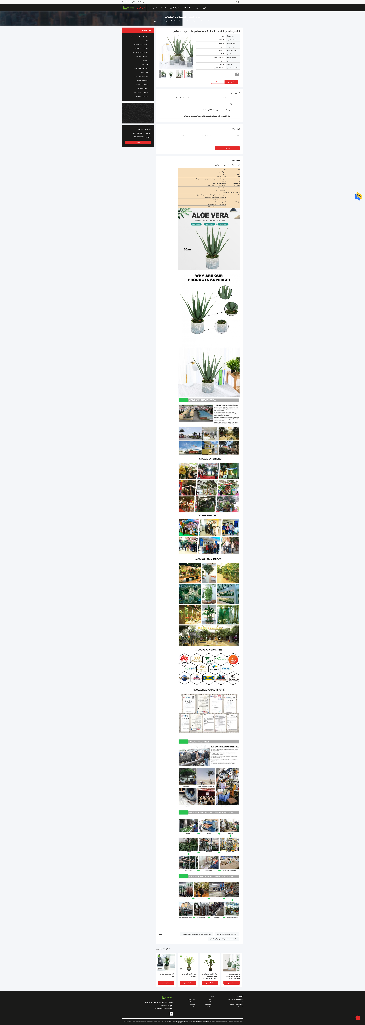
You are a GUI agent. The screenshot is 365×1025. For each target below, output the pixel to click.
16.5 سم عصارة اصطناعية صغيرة (167, 975)
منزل (209, 21)
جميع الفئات (240, 1006)
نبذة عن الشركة (191, 999)
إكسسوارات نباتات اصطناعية (140, 92)
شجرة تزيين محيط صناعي (141, 48)
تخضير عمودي (144, 72)
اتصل (138, 142)
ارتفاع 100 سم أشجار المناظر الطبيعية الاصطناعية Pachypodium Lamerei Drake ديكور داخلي (210, 976)
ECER (186, 1022)
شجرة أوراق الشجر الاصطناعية (139, 52)
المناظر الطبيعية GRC (142, 88)
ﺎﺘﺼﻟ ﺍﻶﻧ (218, 82)
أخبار (210, 999)
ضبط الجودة (192, 1004)
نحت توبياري (145, 64)
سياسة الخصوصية (207, 1006)
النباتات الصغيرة (144, 60)
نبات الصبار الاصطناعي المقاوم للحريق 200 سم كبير (197, 934)
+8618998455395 (138, 133)
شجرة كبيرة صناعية (143, 40)
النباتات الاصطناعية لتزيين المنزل (139, 36)
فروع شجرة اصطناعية (142, 56)
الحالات (209, 1001)
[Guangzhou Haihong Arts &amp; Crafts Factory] (128, 7)
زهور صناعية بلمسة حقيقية (141, 76)
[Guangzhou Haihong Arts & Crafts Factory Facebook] (240, 2)
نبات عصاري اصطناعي (200, 21)
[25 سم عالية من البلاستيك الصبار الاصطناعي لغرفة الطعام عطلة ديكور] (176, 51)
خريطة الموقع (208, 1004)
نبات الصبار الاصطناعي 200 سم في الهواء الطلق (223, 939)
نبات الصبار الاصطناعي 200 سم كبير (226, 934)
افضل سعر (231, 82)
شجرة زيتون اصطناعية (142, 96)
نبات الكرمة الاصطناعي (142, 84)
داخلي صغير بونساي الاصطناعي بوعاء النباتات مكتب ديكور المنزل (233, 976)
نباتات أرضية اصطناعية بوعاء (140, 68)
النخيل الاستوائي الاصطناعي (140, 44)
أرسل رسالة (227, 148)
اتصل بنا (193, 1006)
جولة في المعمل (191, 1001)
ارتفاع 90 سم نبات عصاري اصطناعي (189, 975)
